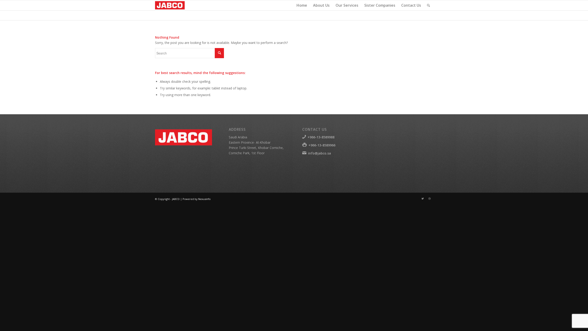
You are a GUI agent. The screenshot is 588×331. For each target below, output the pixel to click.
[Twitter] (422, 198)
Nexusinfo (204, 199)
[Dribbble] (429, 198)
